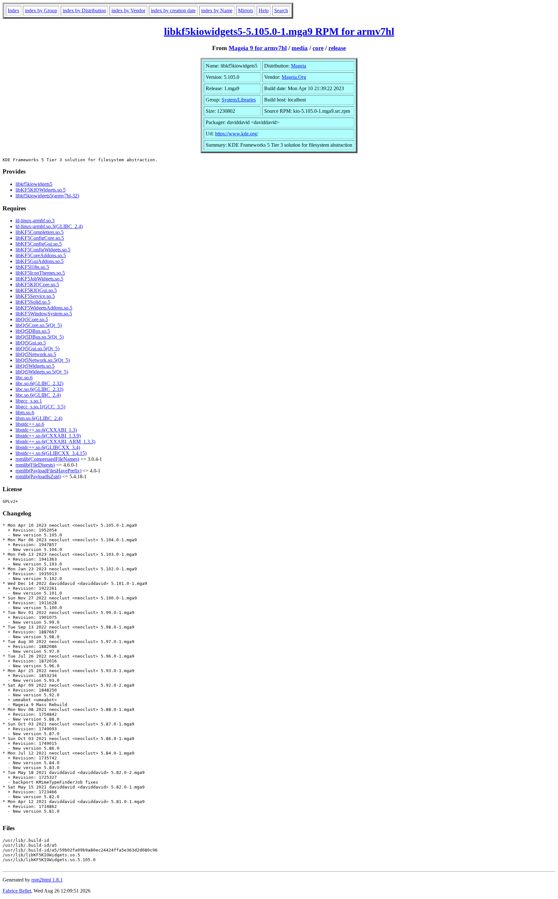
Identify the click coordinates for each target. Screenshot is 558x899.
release (337, 48)
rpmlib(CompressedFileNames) (47, 459)
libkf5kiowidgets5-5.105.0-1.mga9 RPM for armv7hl (279, 31)
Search (281, 10)
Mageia (298, 66)
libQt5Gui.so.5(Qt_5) (37, 348)
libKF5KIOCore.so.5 (37, 284)
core (318, 48)
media (300, 48)
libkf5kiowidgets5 (34, 184)
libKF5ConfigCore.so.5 (40, 238)
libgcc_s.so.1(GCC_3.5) (40, 406)
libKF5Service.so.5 (35, 296)
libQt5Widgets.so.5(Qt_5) (42, 372)
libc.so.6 (24, 377)
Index (13, 10)
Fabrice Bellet (17, 891)
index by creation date (173, 10)
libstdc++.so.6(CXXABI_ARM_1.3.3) (55, 441)
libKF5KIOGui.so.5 (36, 290)
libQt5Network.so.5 (36, 354)
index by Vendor (128, 10)
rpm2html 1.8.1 (47, 880)
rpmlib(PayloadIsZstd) (38, 476)
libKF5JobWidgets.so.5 (39, 278)
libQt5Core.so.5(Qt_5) (39, 325)
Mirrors (245, 10)
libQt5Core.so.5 (32, 319)
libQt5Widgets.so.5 (35, 366)
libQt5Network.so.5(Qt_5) (43, 360)
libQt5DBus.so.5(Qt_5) (40, 337)
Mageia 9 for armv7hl (258, 48)
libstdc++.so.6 (30, 424)
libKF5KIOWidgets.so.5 (41, 190)
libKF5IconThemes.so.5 (40, 273)
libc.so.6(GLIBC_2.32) (39, 383)
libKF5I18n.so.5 (32, 267)
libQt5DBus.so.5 (33, 331)
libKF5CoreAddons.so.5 (41, 255)
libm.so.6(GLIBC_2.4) (39, 418)
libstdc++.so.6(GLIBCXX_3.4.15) (51, 453)
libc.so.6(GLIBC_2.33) (39, 389)
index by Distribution (84, 10)
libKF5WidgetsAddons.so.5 (44, 308)
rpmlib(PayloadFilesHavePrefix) (48, 470)
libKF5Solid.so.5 (33, 302)
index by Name (216, 10)
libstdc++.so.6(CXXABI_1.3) (46, 430)
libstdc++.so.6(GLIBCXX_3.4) (48, 447)
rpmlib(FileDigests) (35, 465)
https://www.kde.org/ (236, 133)
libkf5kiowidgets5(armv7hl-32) (47, 195)
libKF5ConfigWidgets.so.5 (43, 249)
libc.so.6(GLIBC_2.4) (38, 395)
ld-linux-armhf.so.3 (35, 220)
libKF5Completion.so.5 (40, 232)
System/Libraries (239, 99)
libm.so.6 (25, 412)
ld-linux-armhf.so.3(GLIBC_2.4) (49, 226)
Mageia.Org (294, 77)
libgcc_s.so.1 (29, 401)
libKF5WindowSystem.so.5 (44, 313)
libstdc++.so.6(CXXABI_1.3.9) (48, 436)
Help (264, 10)
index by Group (41, 10)
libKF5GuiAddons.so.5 (40, 261)
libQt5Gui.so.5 (31, 342)
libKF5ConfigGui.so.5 (39, 244)
